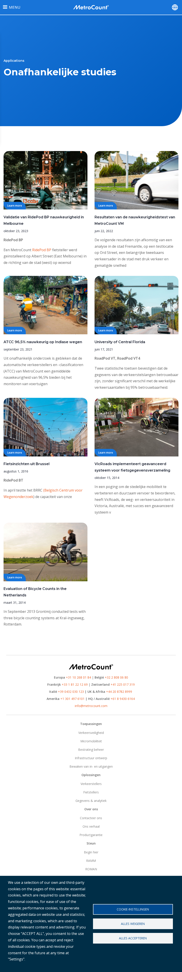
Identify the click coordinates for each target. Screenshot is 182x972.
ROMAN (91, 869)
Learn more (14, 205)
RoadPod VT (105, 358)
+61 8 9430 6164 (123, 699)
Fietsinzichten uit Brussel (26, 464)
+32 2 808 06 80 (116, 677)
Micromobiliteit (91, 741)
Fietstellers (91, 792)
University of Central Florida (120, 342)
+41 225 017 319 (123, 684)
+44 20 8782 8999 (119, 691)
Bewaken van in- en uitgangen (91, 766)
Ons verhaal (91, 826)
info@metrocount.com (91, 706)
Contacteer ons (91, 818)
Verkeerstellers (91, 784)
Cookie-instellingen (133, 909)
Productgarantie (91, 835)
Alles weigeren (133, 924)
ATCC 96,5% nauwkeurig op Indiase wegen (43, 342)
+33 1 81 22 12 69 (75, 684)
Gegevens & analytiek (91, 801)
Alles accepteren (133, 938)
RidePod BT (13, 480)
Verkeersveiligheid (91, 733)
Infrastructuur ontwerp (91, 758)
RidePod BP (13, 239)
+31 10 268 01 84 (78, 677)
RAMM (91, 860)
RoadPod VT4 (128, 358)
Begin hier (91, 852)
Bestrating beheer (91, 749)
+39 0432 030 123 (71, 691)
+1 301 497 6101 (72, 699)
